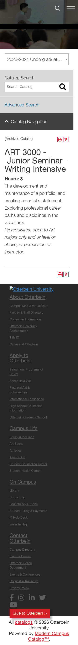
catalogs (24, 622)
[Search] (63, 87)
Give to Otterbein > (30, 613)
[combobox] (37, 59)
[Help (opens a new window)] (65, 139)
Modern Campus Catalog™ (48, 636)
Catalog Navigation (29, 121)
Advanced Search (22, 105)
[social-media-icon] (13, 598)
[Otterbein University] (31, 288)
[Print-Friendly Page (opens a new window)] (60, 139)
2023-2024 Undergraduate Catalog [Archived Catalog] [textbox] (37, 59)
